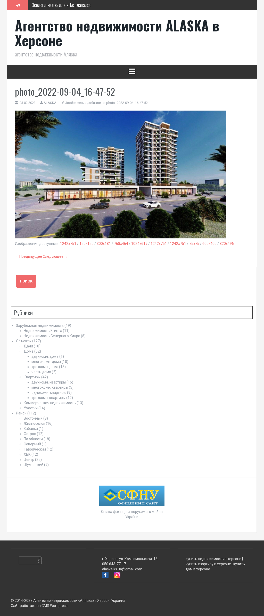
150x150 (86, 244)
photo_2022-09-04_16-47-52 (127, 103)
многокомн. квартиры (49, 387)
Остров (30, 434)
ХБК (27, 454)
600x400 (209, 244)
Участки (31, 408)
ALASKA (50, 103)
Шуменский (33, 465)
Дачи (28, 346)
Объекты (23, 341)
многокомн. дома (46, 362)
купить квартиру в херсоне (208, 564)
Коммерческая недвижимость (50, 403)
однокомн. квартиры (48, 392)
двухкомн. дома (45, 356)
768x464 (121, 244)
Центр (29, 459)
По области (33, 439)
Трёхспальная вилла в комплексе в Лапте (68, 9)
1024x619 (139, 244)
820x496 (227, 244)
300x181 (104, 244)
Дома (29, 351)
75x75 (194, 244)
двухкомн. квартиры (48, 382)
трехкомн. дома (44, 367)
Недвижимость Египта (43, 331)
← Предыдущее (28, 256)
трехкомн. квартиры (48, 398)
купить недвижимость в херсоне (213, 559)
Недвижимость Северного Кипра (52, 336)
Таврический (35, 449)
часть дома (41, 372)
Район (21, 413)
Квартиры (32, 377)
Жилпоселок (34, 423)
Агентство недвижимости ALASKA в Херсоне (117, 32)
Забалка (31, 429)
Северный (32, 444)
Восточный (33, 418)
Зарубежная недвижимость (40, 325)
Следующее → (55, 256)
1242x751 (68, 244)
